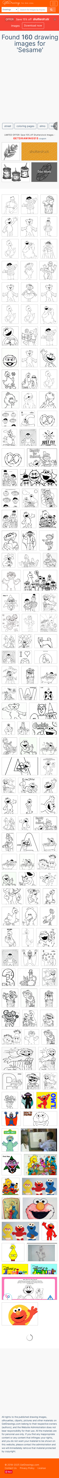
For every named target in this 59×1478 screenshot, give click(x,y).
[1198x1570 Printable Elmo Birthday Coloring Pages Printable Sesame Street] (8, 643)
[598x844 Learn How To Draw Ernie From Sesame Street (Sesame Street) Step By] (29, 206)
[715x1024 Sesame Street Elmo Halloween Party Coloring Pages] (8, 787)
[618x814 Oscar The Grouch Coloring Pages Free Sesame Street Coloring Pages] (31, 1039)
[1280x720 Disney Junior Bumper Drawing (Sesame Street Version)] (15, 1271)
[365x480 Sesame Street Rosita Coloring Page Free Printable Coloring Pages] (11, 582)
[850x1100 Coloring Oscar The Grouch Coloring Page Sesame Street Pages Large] (10, 1102)
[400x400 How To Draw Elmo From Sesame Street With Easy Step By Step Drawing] (47, 1102)
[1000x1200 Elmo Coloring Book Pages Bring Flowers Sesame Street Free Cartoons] (48, 748)
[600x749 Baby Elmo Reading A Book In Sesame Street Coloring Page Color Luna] (28, 748)
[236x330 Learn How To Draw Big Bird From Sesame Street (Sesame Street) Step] (29, 381)
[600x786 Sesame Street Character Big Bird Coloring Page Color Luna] (10, 939)
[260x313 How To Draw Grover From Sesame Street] (29, 959)
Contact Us (11, 1468)
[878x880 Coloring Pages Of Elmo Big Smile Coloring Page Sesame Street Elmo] (48, 881)
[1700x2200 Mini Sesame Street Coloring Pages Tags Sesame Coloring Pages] (48, 272)
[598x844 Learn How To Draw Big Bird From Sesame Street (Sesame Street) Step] (10, 251)
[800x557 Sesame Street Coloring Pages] (44, 730)
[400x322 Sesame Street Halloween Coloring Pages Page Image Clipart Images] (19, 1061)
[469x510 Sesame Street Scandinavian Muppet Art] (46, 939)
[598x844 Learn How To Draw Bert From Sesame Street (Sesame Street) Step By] (48, 229)
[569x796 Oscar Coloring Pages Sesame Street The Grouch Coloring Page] (10, 1000)
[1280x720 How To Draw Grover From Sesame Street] (40, 1120)
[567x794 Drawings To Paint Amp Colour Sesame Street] (30, 500)
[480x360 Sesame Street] (39, 1142)
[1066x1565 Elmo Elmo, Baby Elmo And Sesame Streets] (49, 1233)
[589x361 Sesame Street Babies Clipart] (39, 1188)
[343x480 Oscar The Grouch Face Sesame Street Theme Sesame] (10, 360)
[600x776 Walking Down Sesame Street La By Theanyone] (48, 625)
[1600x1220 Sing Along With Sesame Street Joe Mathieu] (40, 1167)
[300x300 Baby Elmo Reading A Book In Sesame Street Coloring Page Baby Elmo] (28, 881)
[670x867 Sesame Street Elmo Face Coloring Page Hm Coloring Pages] (48, 807)
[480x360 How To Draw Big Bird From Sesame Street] (42, 1254)
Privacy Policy (27, 1468)
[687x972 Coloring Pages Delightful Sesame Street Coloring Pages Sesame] (49, 206)
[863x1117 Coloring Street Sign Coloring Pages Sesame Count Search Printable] (10, 677)
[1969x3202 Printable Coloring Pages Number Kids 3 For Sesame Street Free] (8, 979)
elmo (42, 126)
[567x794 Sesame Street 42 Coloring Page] (8, 562)
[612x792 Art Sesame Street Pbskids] (49, 959)
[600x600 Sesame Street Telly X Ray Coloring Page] (48, 695)
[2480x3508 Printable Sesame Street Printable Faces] (24, 825)
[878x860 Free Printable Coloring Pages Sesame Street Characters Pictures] (12, 1039)
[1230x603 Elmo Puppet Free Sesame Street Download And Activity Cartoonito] (29, 1290)
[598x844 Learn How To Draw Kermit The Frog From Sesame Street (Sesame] (10, 206)
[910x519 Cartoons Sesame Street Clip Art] (38, 480)
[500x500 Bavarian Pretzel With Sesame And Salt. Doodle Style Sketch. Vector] (47, 421)
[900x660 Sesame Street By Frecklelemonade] (40, 582)
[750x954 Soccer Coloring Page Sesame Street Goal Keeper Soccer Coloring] (25, 659)
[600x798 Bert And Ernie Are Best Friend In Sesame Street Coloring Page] (9, 479)
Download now (33, 25)
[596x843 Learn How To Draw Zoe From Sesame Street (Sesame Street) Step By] (29, 272)
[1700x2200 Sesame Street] (9, 421)
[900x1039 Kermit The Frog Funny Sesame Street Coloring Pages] (48, 402)
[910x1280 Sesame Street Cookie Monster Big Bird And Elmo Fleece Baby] (11, 1211)
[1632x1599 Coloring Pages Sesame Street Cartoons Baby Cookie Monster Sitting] (47, 864)
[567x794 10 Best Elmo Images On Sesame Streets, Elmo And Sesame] (10, 338)
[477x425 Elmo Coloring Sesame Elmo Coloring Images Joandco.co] (29, 788)
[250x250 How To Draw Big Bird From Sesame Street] (13, 1254)
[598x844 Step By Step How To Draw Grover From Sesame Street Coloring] (29, 625)
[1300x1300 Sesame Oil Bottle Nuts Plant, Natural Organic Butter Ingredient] (28, 979)
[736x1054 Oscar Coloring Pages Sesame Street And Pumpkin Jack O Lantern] (49, 979)
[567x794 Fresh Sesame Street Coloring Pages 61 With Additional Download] (10, 543)
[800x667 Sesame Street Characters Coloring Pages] (29, 562)
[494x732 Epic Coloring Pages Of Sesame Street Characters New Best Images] (49, 844)
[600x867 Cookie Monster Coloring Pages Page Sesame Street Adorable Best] (23, 730)
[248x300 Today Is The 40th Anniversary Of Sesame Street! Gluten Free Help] (10, 1188)
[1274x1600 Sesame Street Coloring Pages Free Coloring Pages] (10, 625)
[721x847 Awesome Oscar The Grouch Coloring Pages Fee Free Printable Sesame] (11, 1020)
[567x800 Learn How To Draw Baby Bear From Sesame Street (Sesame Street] (29, 229)
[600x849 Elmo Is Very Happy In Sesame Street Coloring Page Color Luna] (28, 521)
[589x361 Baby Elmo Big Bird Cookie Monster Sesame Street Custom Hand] (20, 1233)
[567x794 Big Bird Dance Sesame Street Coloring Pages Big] (50, 898)
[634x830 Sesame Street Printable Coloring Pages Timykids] (25, 643)
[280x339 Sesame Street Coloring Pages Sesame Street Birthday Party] (10, 402)
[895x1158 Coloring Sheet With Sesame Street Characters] (10, 500)
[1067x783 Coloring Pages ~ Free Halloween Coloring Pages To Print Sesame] (43, 713)
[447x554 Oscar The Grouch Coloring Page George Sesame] (49, 1039)
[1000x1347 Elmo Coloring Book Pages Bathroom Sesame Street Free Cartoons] (27, 864)
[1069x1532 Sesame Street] (49, 604)
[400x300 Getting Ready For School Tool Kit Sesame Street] (42, 460)
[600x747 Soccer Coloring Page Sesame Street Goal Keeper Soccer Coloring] (28, 439)
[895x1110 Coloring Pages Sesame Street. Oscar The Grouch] (48, 1020)
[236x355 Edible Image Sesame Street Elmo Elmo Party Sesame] (10, 229)
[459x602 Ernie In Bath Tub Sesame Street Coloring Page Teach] (49, 677)
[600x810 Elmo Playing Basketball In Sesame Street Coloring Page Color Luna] (50, 787)
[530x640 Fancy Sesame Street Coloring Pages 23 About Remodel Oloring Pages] (48, 521)
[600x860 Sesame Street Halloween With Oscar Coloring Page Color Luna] (47, 1060)
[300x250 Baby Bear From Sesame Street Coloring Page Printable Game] (14, 713)
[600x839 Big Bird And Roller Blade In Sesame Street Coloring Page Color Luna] (9, 439)
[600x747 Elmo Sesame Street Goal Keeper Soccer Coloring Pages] (8, 659)
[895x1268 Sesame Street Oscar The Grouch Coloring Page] (32, 1083)
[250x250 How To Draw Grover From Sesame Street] (11, 1120)
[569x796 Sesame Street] (33, 898)
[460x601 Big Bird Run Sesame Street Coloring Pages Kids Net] (10, 918)
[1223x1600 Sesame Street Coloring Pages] (50, 562)
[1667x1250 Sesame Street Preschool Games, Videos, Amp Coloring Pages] (20, 1316)
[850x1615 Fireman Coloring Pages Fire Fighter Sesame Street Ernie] (8, 844)
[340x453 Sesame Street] (48, 542)
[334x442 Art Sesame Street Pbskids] (27, 421)
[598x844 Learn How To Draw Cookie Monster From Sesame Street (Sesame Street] (29, 251)
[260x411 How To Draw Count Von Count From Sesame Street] (29, 543)
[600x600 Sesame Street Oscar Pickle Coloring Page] (12, 1083)
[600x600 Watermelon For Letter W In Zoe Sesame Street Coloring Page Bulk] (28, 696)
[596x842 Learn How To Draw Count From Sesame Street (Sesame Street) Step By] (49, 251)
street (7, 126)
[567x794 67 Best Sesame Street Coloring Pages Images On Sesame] (10, 381)
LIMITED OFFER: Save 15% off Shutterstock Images (28, 135)
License (42, 1468)
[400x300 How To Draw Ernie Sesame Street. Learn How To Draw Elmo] (40, 1211)
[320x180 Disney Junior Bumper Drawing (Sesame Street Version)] (44, 1271)
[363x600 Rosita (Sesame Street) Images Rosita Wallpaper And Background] (10, 1142)
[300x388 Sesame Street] (10, 604)
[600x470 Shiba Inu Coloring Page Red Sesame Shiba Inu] (46, 643)
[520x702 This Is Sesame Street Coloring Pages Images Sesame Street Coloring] (48, 359)
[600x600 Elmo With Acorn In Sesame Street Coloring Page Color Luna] (28, 844)
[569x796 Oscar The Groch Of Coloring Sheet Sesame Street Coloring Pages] (29, 1000)
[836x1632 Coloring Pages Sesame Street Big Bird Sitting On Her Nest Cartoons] (28, 939)
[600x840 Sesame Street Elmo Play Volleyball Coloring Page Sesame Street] (29, 338)
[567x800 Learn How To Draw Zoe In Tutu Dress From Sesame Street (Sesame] (29, 294)
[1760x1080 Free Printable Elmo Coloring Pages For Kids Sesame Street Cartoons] (20, 768)
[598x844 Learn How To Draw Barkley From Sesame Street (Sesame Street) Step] (29, 402)
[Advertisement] (29, 87)
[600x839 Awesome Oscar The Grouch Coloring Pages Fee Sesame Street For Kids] (29, 1020)
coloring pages (25, 126)
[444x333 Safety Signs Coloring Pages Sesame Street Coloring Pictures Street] (45, 659)
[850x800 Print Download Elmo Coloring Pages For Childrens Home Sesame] (12, 898)
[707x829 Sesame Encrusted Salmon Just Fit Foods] (48, 439)
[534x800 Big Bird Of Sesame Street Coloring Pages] (29, 918)
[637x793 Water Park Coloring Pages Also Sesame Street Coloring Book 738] (9, 695)
